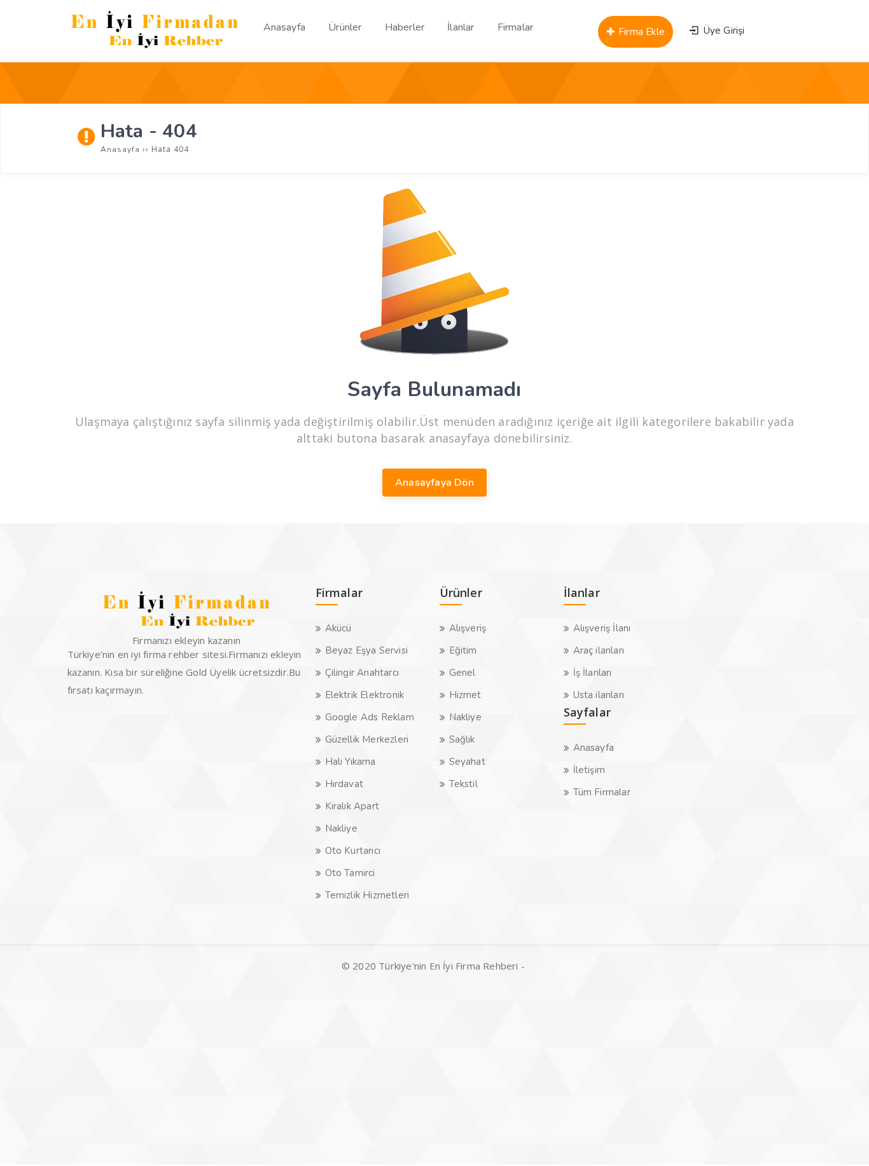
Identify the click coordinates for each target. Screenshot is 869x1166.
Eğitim (463, 650)
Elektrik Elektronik (365, 695)
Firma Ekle (640, 31)
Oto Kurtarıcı (353, 850)
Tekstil (463, 784)
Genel (462, 672)
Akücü (338, 628)
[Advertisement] (381, 1076)
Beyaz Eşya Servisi (366, 650)
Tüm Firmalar (601, 792)
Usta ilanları (599, 695)
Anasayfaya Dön (434, 483)
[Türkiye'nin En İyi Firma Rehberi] (155, 51)
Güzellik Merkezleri (367, 739)
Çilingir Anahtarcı (362, 672)
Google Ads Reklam (369, 717)
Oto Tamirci (350, 873)
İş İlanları (592, 672)
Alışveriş (468, 628)
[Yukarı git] (840, 1137)
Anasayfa (594, 747)
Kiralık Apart (352, 806)
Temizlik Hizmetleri (367, 895)
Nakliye (341, 828)
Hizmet (465, 695)
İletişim (589, 770)
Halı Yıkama (350, 761)
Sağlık (462, 739)
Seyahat (467, 761)
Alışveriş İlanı (602, 628)
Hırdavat (344, 784)
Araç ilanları (599, 650)
